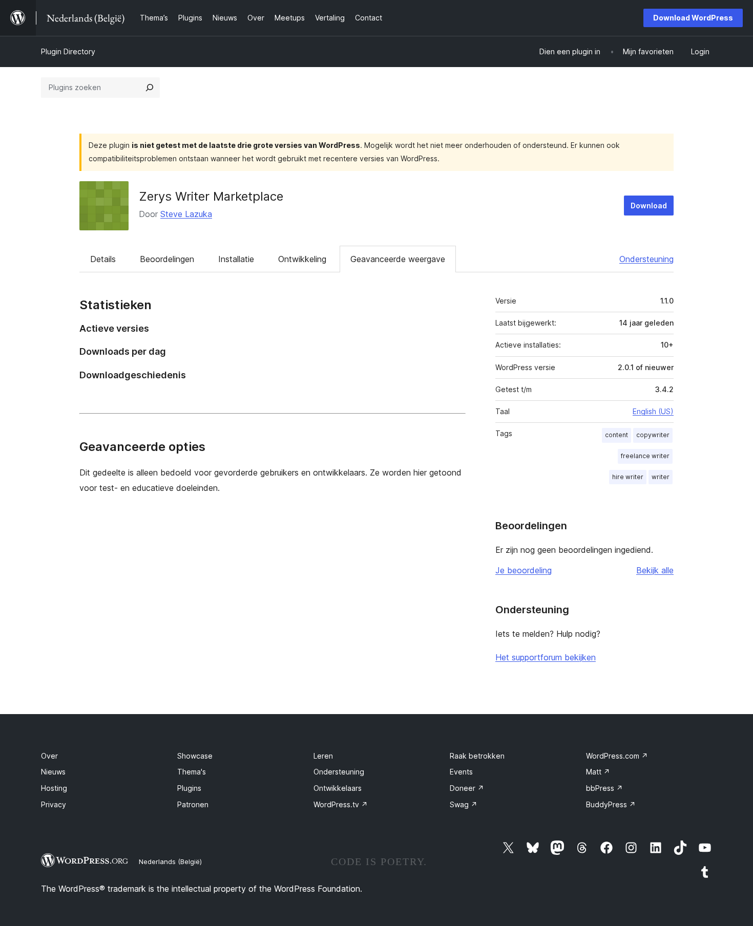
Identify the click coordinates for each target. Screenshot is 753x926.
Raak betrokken (477, 755)
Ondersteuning (646, 259)
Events (461, 771)
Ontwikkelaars (337, 788)
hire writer (627, 477)
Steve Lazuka (186, 214)
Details (103, 259)
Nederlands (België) (170, 861)
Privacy (53, 804)
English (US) (653, 411)
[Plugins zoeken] (149, 87)
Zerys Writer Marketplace (211, 196)
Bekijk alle (655, 570)
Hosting (54, 788)
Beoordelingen (167, 259)
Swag (463, 804)
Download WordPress (693, 17)
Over (49, 755)
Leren (323, 755)
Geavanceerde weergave (397, 259)
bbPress (604, 788)
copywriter (653, 435)
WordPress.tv (340, 804)
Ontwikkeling (302, 259)
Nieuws (53, 771)
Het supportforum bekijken (545, 657)
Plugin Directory (68, 51)
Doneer (467, 788)
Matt (598, 771)
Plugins (189, 788)
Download (649, 205)
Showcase (195, 755)
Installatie (236, 259)
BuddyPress (611, 804)
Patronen (192, 804)
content (616, 435)
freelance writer (645, 456)
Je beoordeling (523, 570)
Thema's (191, 771)
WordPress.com (617, 755)
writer (661, 477)
